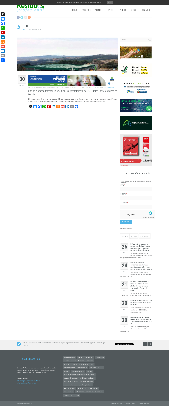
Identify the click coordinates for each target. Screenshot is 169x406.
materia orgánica (69, 368)
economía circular (70, 361)
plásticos (93, 368)
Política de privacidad (116, 403)
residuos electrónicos (87, 378)
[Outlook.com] (2, 51)
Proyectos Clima (71, 87)
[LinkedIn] (2, 37)
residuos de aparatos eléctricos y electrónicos (79, 374)
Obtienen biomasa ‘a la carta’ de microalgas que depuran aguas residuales (141, 302)
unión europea (68, 392)
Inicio (24, 29)
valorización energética (71, 395)
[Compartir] (2, 60)
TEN (92, 87)
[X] (2, 14)
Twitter (21, 17)
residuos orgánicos (86, 381)
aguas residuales (69, 357)
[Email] (2, 55)
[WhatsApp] (2, 28)
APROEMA (47, 87)
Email (122, 185)
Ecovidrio (81, 361)
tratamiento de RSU (100, 87)
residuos (89, 371)
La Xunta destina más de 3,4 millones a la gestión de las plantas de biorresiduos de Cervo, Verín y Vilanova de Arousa (139, 286)
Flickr (25, 17)
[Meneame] (2, 41)
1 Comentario (110, 87)
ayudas (80, 357)
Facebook (18, 17)
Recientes (125, 236)
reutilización (82, 388)
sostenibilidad (92, 388)
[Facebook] (2, 23)
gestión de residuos (70, 364)
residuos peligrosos (70, 385)
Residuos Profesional (37, 87)
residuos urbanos (69, 388)
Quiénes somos (130, 403)
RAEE (100, 368)
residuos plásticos (85, 385)
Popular (134, 236)
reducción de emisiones (84, 87)
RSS (29, 17)
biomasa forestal (55, 87)
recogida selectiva (78, 371)
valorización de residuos (94, 392)
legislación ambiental (86, 364)
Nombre (123, 194)
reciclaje (66, 371)
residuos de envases (71, 378)
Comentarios (144, 236)
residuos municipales (71, 381)
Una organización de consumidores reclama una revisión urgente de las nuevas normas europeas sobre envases (141, 266)
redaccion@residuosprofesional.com (28, 381)
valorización (80, 392)
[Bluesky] (2, 19)
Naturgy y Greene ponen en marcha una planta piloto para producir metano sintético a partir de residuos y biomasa (140, 247)
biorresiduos (89, 357)
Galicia (64, 87)
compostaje (100, 357)
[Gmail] (2, 46)
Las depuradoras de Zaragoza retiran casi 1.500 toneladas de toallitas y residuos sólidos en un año (141, 320)
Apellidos (124, 203)
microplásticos (82, 368)
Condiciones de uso (143, 403)
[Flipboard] (2, 32)
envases (90, 361)
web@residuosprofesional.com (26, 383)
